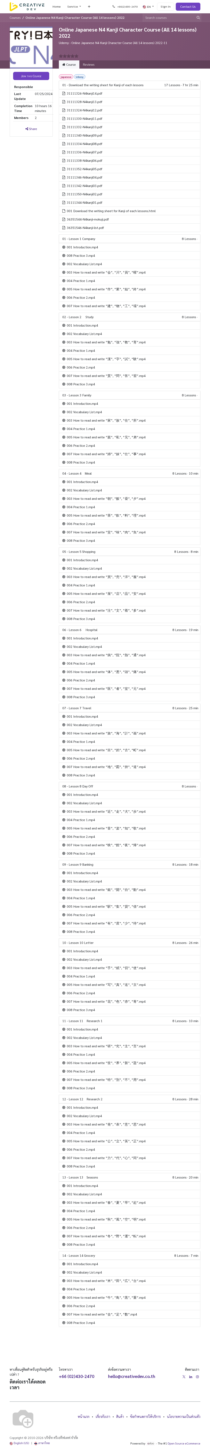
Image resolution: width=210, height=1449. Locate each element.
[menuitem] (56, 7)
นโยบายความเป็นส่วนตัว (183, 1416)
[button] (31, 76)
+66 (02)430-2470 (76, 1376)
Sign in (166, 6)
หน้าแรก (83, 1416)
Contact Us (188, 6)
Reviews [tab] (89, 64)
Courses (15, 17)
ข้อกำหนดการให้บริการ (145, 1416)
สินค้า (120, 1416)
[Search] (196, 18)
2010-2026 (36, 1437)
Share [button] (32, 129)
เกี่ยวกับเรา (103, 1416)
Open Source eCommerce (184, 1443)
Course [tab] (70, 64)
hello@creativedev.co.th (131, 1376)
